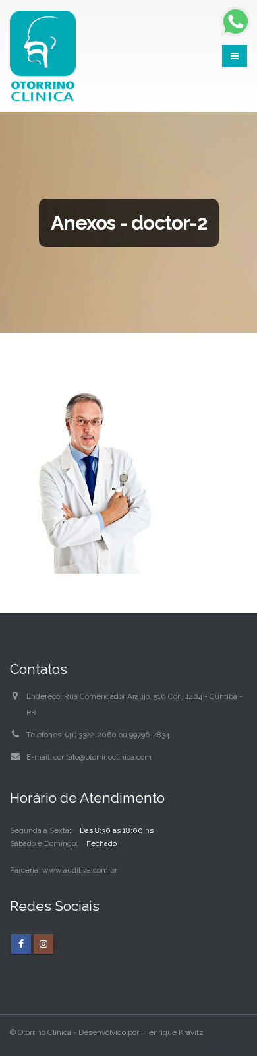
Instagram (43, 944)
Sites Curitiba (223, 1045)
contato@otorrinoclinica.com (102, 757)
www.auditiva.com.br (79, 869)
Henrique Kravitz (173, 1032)
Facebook (21, 944)
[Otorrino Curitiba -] (43, 56)
